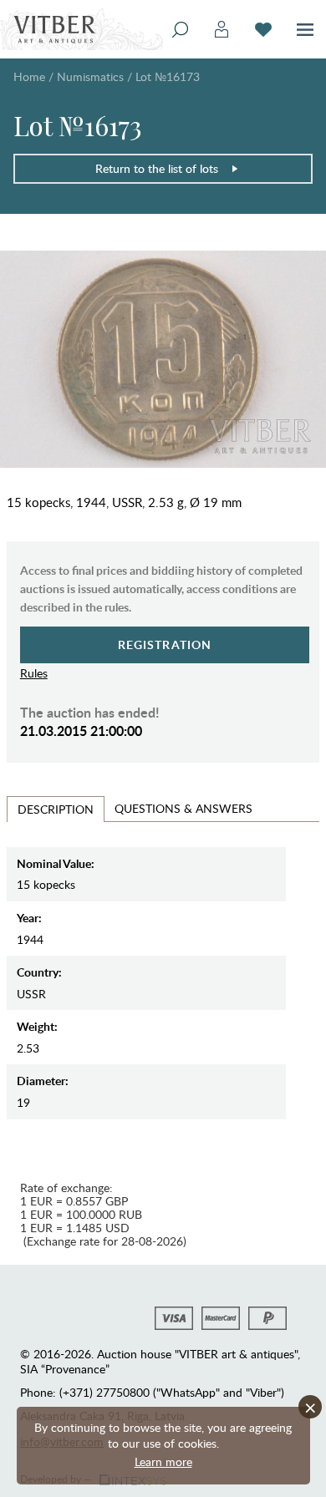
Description (56, 809)
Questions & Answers (183, 808)
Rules (34, 673)
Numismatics (90, 76)
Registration (165, 644)
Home (29, 76)
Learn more (163, 1461)
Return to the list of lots (156, 168)
